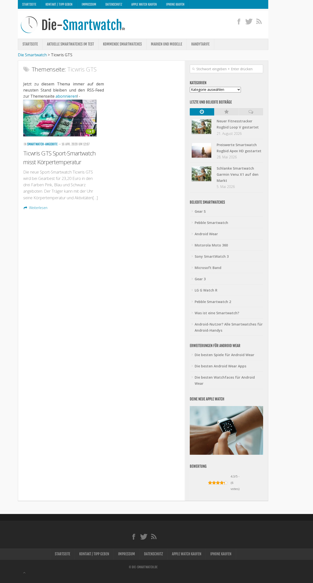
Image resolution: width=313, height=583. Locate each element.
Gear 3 (200, 279)
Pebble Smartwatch (211, 222)
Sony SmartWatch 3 (212, 256)
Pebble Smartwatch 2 (213, 301)
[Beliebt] (226, 112)
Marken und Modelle (166, 44)
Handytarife (200, 44)
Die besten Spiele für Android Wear (224, 354)
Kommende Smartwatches (122, 44)
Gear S (200, 211)
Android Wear (206, 234)
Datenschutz (113, 4)
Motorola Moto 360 (211, 245)
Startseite (29, 4)
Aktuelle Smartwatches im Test (70, 44)
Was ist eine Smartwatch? (217, 313)
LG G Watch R (206, 290)
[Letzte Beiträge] (202, 112)
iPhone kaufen (175, 4)
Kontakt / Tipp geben (58, 4)
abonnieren (66, 96)
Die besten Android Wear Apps (220, 366)
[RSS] (259, 21)
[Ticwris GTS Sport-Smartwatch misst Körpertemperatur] (60, 118)
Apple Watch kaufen (144, 4)
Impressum (89, 4)
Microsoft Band (208, 267)
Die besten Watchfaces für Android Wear (225, 380)
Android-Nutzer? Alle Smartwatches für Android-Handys (229, 327)
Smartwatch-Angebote (42, 144)
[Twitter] (249, 21)
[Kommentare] (251, 112)
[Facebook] (239, 21)
